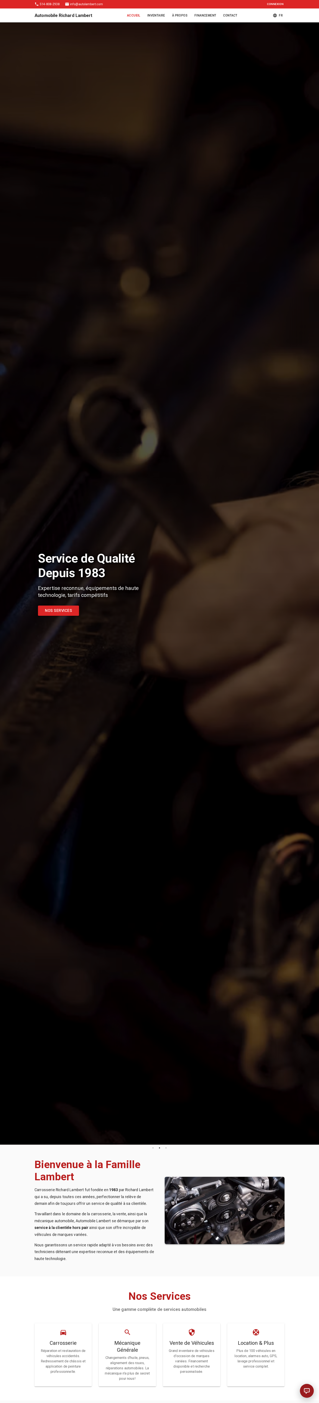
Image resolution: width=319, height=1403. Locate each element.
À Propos (179, 15)
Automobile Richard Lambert (63, 15)
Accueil (133, 15)
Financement (205, 15)
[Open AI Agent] (307, 1391)
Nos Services (58, 610)
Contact (230, 15)
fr (281, 15)
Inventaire (156, 15)
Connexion (275, 4)
